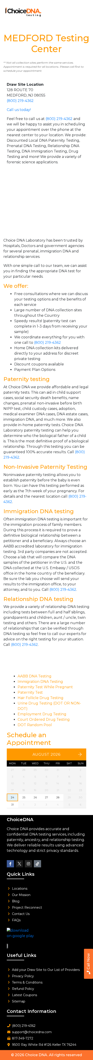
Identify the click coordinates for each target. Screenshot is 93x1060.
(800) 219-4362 (20, 101)
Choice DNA (36, 1055)
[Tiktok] (37, 863)
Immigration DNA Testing (40, 681)
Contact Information (31, 1011)
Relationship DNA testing (38, 599)
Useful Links (21, 955)
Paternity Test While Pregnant (45, 687)
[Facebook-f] (10, 863)
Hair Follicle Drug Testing (40, 698)
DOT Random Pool (35, 725)
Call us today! (19, 110)
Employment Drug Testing (42, 714)
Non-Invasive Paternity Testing (45, 467)
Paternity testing (26, 379)
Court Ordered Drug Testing (44, 719)
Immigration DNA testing (38, 511)
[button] (82, 10)
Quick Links (21, 874)
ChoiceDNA (20, 819)
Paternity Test (30, 692)
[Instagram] (28, 863)
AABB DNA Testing (34, 676)
